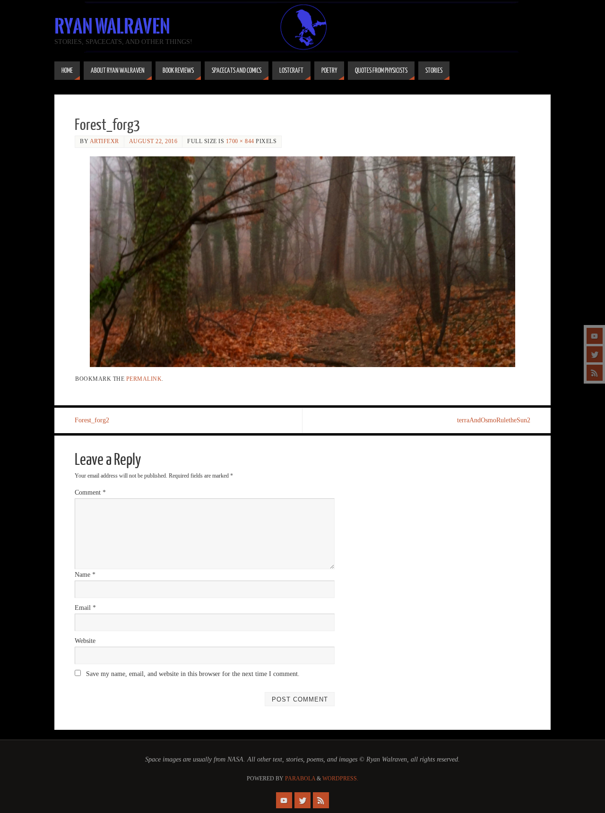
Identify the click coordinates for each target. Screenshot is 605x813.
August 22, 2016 (153, 141)
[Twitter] (595, 354)
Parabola (300, 778)
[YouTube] (595, 336)
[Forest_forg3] (302, 261)
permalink (144, 379)
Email (85, 607)
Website (85, 640)
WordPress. (340, 778)
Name (85, 574)
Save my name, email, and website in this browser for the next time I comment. (193, 673)
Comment (90, 492)
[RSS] (595, 373)
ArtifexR (104, 141)
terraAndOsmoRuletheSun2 (493, 420)
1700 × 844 (240, 141)
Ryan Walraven (112, 26)
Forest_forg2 (92, 420)
